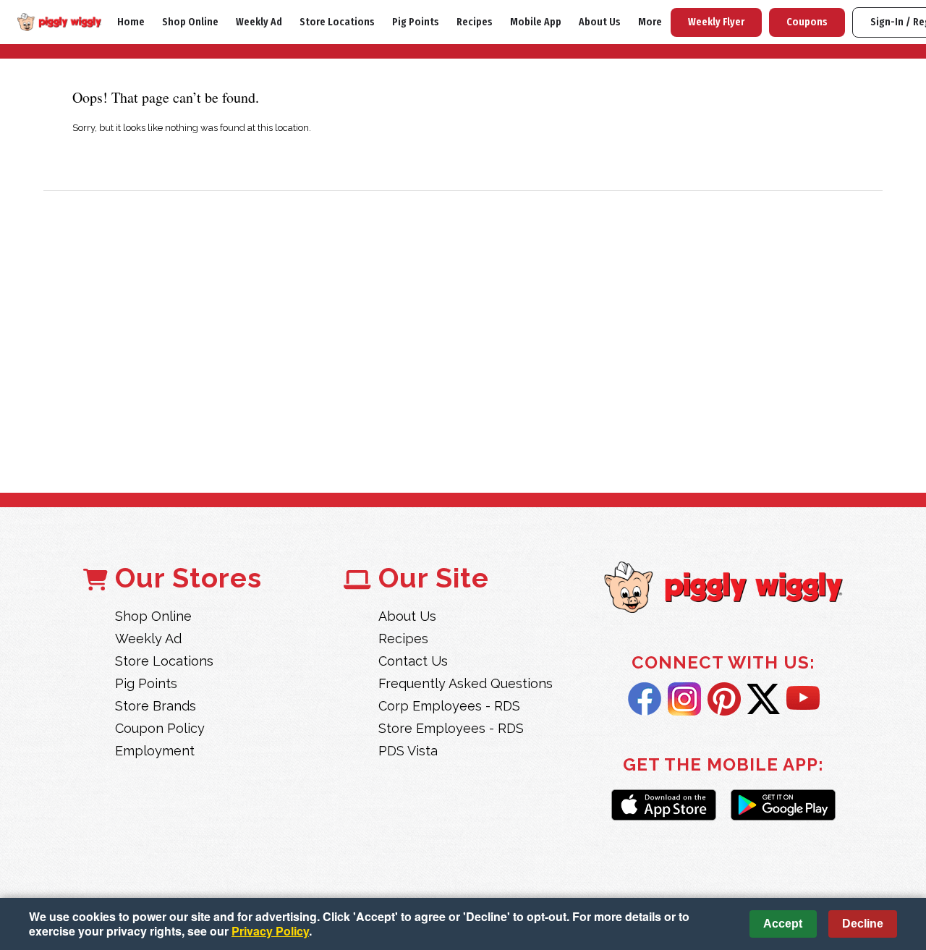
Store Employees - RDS (451, 728)
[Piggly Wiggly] (723, 588)
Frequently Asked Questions (465, 683)
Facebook (644, 699)
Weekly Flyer (716, 22)
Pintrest (724, 699)
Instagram (684, 699)
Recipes (474, 22)
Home (131, 22)
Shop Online (190, 22)
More (650, 22)
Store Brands (155, 705)
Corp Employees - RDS (449, 705)
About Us (600, 22)
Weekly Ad (259, 22)
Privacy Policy (270, 931)
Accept (782, 923)
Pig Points (415, 22)
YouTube (803, 699)
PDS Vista (408, 750)
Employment (155, 750)
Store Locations (337, 22)
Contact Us (413, 661)
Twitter (763, 699)
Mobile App (535, 22)
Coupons (807, 22)
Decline (862, 923)
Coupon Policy (160, 728)
